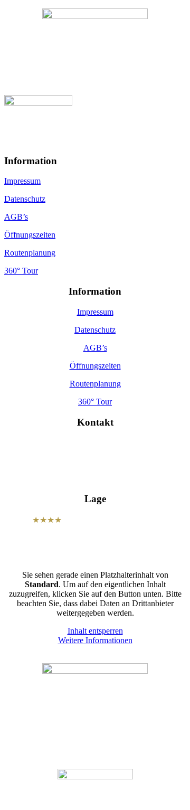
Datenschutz (24, 198)
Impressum (22, 180)
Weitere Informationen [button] (95, 640)
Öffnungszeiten (29, 234)
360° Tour (21, 270)
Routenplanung (29, 252)
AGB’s (16, 216)
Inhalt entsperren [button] (95, 630)
